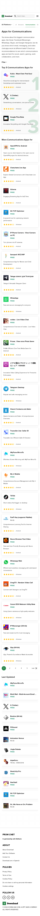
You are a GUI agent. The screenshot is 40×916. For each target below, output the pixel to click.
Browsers (21, 24)
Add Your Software (9, 853)
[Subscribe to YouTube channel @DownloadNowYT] (13, 897)
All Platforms (6, 25)
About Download (8, 850)
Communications (30, 25)
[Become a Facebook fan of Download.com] (4, 897)
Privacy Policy (7, 872)
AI (16, 24)
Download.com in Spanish (11, 861)
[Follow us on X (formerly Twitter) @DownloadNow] (8, 897)
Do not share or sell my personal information (17, 882)
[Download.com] (7, 16)
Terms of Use (7, 875)
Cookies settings (8, 886)
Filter (4, 62)
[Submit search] (15, 16)
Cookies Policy (7, 879)
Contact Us (6, 857)
